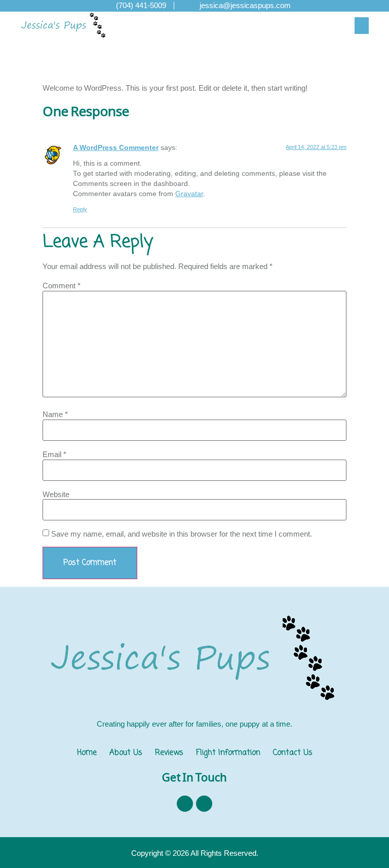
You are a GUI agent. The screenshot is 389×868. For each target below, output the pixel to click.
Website (56, 494)
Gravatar (189, 194)
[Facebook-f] (185, 804)
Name (55, 414)
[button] (362, 25)
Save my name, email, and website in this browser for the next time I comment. (181, 534)
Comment (62, 285)
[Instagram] (204, 804)
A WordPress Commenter (116, 148)
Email (54, 454)
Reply (80, 209)
